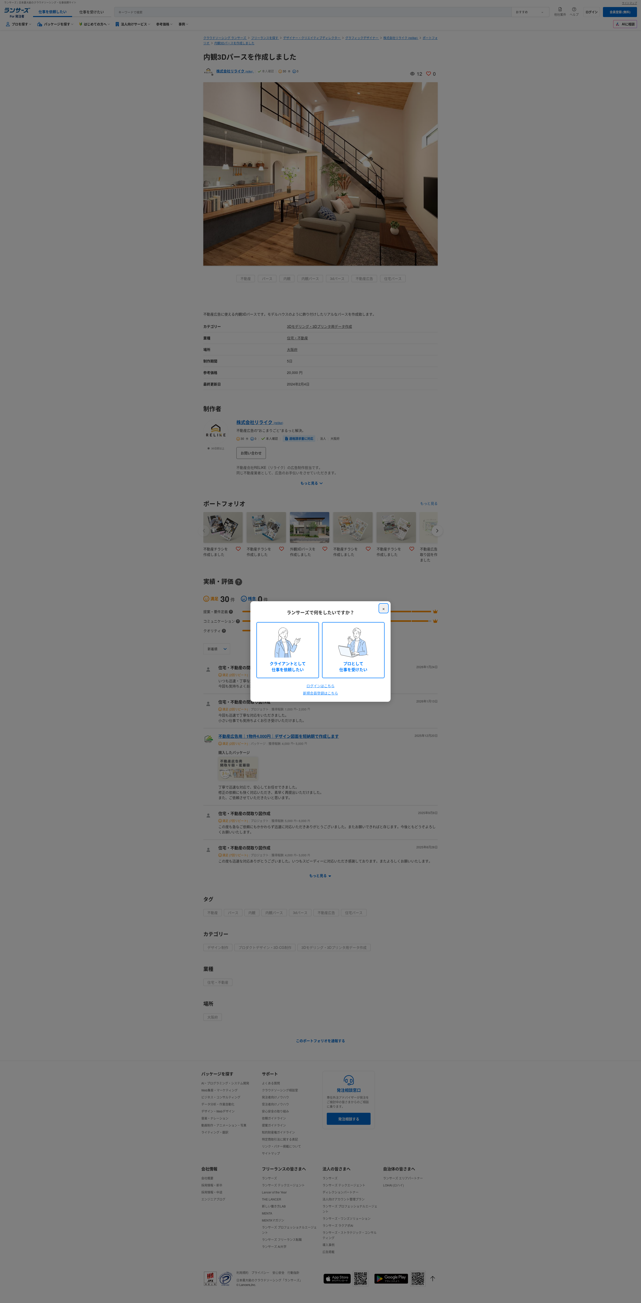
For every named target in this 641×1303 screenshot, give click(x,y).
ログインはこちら (320, 685)
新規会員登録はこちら (320, 692)
